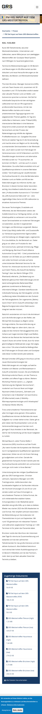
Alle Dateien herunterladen (16, 680)
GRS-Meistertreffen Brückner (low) (21, 670)
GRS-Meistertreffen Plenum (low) (20, 627)
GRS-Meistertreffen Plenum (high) (21, 618)
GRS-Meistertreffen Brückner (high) (21, 661)
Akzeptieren (6, 710)
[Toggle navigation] (37, 7)
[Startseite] (7, 7)
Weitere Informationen (15, 705)
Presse (15, 31)
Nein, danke (17, 710)
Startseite (6, 31)
